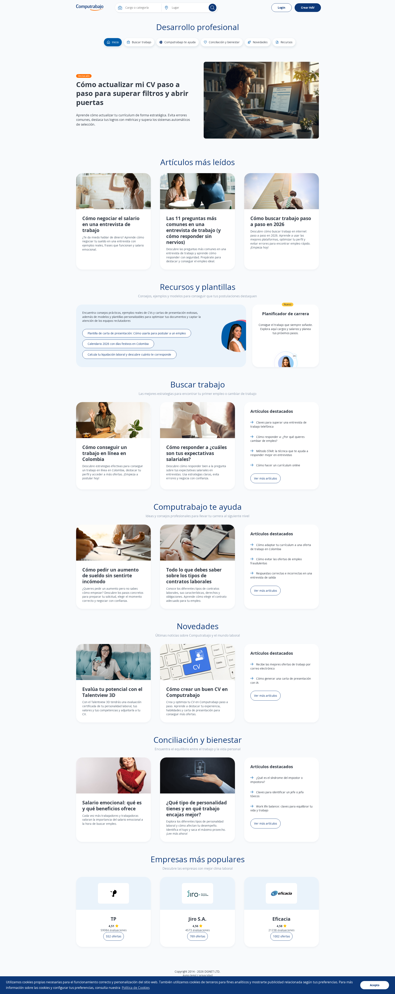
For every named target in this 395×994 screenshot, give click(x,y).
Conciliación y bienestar (224, 42)
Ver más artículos (265, 478)
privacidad (206, 975)
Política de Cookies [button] (136, 987)
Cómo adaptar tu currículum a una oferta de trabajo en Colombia (280, 547)
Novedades (260, 42)
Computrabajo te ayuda (180, 42)
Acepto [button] (374, 985)
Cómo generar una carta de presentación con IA (280, 681)
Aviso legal (189, 975)
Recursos (286, 42)
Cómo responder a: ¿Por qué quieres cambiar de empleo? (277, 439)
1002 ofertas (281, 936)
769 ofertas (197, 936)
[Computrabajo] (89, 8)
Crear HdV (308, 7)
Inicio (115, 42)
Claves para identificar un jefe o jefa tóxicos (277, 794)
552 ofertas (113, 936)
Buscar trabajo (141, 42)
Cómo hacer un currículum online (277, 465)
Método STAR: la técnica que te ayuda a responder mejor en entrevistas (279, 453)
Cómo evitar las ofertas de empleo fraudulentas (276, 561)
